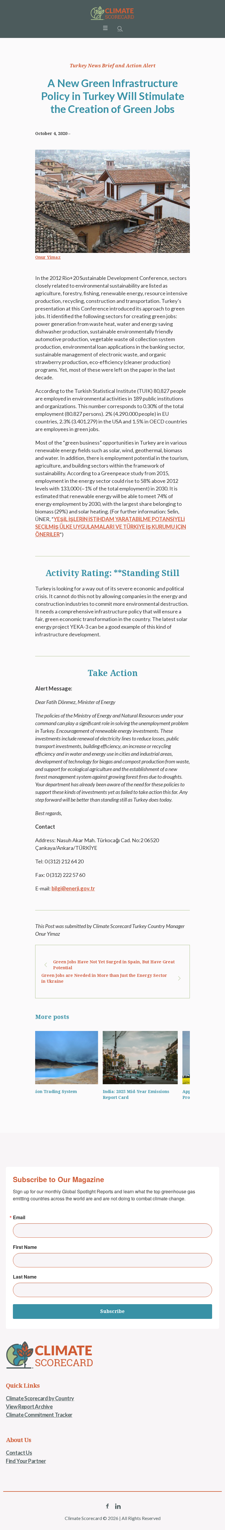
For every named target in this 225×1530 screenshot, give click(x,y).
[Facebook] (107, 1506)
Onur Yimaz (48, 257)
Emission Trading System (62, 1091)
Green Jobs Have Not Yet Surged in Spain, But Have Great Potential (114, 965)
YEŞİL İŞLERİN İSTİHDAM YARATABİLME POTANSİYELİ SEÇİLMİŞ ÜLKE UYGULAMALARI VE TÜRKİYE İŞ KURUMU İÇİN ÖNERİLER (110, 527)
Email (19, 1217)
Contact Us (19, 1452)
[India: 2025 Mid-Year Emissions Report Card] (152, 1057)
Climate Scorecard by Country (40, 1398)
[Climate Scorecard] (112, 13)
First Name (25, 1247)
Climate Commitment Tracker (39, 1414)
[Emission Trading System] (72, 1057)
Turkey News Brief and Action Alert (113, 66)
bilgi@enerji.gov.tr (73, 888)
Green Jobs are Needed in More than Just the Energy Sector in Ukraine (104, 978)
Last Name (25, 1276)
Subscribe (112, 1311)
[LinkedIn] (118, 1506)
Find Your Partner (26, 1461)
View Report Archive (29, 1406)
